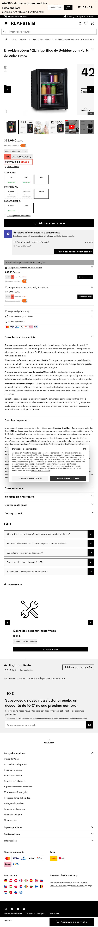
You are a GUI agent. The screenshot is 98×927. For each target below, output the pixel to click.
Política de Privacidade (58, 886)
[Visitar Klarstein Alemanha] (5, 880)
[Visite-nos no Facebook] (11, 909)
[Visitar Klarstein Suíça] (15, 880)
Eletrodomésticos (19, 39)
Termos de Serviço (77, 886)
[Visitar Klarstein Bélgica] (41, 886)
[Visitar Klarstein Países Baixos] (5, 892)
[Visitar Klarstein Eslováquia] (41, 880)
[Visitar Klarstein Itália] (26, 880)
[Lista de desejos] (85, 23)
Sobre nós (54, 913)
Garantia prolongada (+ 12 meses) (33, 242)
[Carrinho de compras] (92, 23)
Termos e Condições (36, 913)
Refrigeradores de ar (14, 803)
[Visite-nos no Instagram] (5, 909)
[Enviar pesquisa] (4, 31)
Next (90, 89)
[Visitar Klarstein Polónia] (15, 886)
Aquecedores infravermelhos (18, 786)
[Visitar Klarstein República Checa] (5, 886)
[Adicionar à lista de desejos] (92, 49)
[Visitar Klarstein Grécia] (20, 892)
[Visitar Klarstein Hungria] (10, 886)
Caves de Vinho (11, 759)
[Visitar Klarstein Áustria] (10, 880)
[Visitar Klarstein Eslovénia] (15, 892)
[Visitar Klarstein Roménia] (26, 886)
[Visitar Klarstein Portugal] (10, 892)
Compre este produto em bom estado (25, 268)
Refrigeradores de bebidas (66, 39)
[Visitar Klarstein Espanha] (31, 880)
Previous (7, 89)
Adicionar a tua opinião (79, 667)
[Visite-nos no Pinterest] (24, 909)
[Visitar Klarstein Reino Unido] (36, 880)
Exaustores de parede (14, 809)
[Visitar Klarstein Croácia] (20, 886)
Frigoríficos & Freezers (41, 39)
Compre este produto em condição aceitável (28, 287)
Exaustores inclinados (14, 781)
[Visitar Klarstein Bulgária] (31, 886)
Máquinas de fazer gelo (15, 792)
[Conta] (80, 23)
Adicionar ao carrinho (51, 223)
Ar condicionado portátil (15, 764)
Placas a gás (10, 820)
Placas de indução (13, 814)
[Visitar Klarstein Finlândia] (36, 886)
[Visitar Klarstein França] (20, 880)
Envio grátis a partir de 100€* (80, 16)
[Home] (8, 39)
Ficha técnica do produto (11, 145)
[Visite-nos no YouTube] (17, 909)
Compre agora (68, 7)
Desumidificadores (13, 770)
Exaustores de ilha (13, 775)
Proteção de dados (13, 913)
